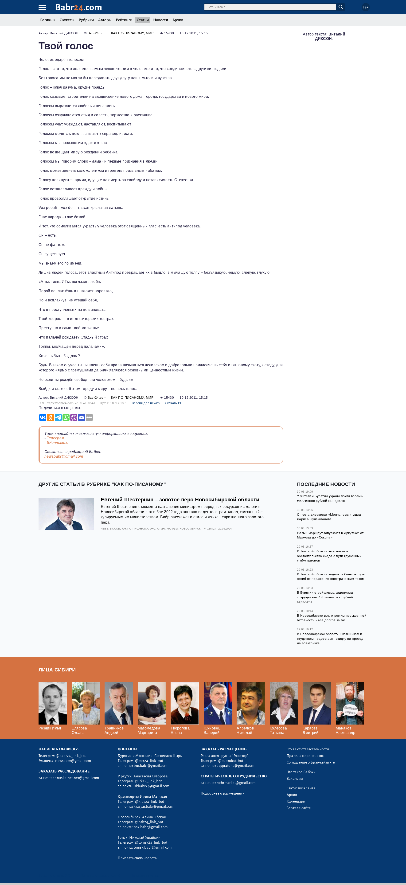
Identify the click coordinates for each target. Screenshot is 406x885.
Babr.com (78, 7)
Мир (149, 33)
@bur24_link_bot (149, 761)
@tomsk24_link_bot (151, 842)
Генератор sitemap (145, 875)
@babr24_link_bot (71, 756)
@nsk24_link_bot (149, 822)
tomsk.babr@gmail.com (153, 847)
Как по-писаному (127, 33)
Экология (157, 528)
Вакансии (295, 778)
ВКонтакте (58, 442)
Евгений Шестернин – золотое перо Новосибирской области (180, 500)
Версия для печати (146, 403)
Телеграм (55, 438)
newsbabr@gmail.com (63, 456)
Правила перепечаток (305, 756)
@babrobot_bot (230, 761)
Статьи (143, 20)
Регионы (47, 20)
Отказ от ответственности (308, 749)
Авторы (104, 20)
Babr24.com (97, 33)
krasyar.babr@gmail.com (153, 806)
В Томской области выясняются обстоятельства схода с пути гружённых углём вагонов (329, 555)
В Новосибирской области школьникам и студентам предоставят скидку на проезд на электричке (330, 638)
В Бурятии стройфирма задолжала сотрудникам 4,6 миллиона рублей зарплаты (325, 597)
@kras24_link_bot (149, 801)
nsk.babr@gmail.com (151, 827)
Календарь (296, 801)
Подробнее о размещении (223, 793)
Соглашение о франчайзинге (311, 762)
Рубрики (86, 20)
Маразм (172, 528)
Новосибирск (190, 528)
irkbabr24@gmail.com (151, 786)
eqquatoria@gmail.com (235, 766)
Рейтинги (124, 20)
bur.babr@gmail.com (150, 766)
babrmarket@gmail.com (236, 783)
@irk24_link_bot (148, 781)
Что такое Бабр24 (301, 772)
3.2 (67, 875)
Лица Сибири (57, 669)
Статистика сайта (301, 788)
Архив (177, 20)
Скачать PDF (174, 403)
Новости (160, 20)
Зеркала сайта (299, 808)
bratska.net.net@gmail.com (77, 778)
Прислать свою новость (137, 858)
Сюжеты (67, 20)
